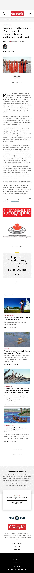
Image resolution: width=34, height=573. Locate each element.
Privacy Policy (17, 562)
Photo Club (17, 546)
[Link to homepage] (17, 13)
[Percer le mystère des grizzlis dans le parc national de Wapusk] (17, 349)
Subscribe (21, 270)
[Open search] (4, 13)
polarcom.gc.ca (15, 201)
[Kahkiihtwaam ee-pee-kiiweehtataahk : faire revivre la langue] (17, 314)
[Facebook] (15, 77)
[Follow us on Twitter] (12, 569)
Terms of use (17, 559)
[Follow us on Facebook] (8, 569)
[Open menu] (30, 13)
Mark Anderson (9, 51)
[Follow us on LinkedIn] (25, 569)
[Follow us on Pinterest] (19, 569)
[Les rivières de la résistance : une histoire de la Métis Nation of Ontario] (17, 426)
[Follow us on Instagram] (15, 569)
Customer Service (17, 543)
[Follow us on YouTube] (22, 569)
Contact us (17, 566)
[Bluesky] (19, 77)
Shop (17, 274)
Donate (11, 270)
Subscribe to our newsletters (17, 503)
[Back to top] (17, 283)
